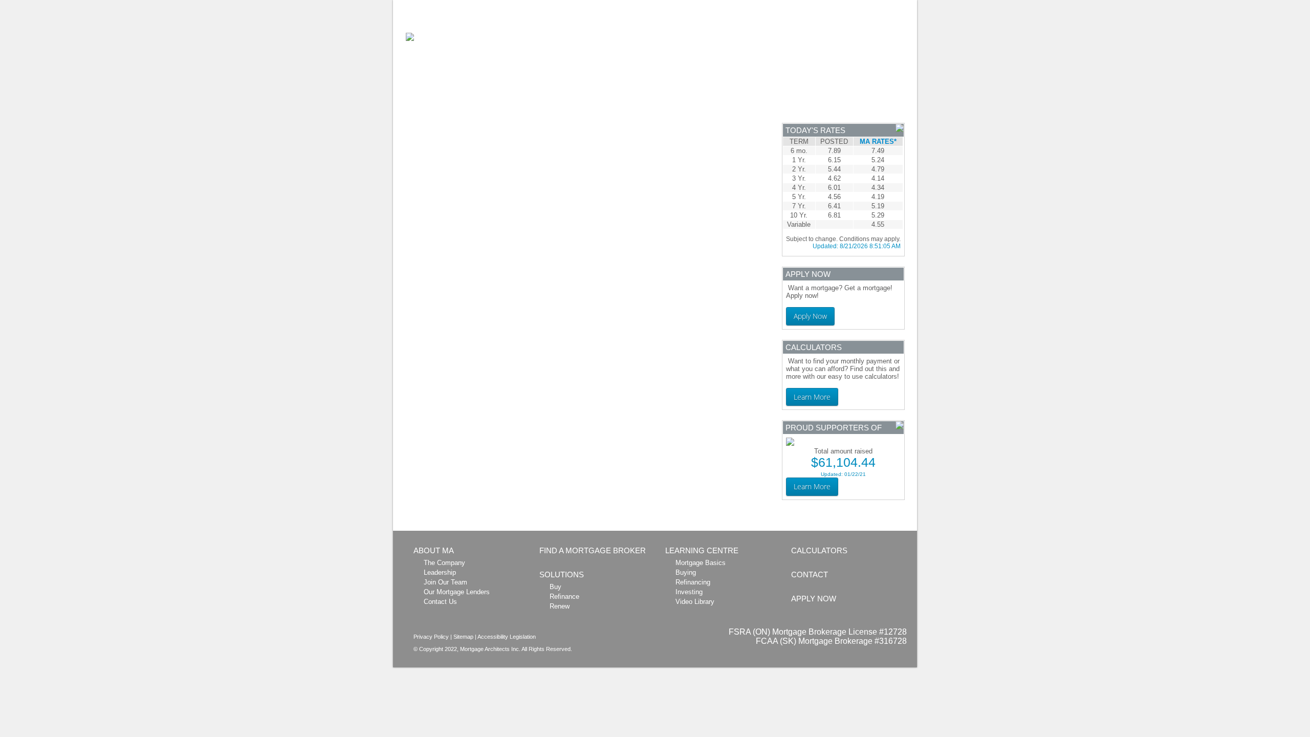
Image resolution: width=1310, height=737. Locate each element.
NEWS (824, 104)
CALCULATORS (664, 104)
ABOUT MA (440, 104)
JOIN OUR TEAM (805, 6)
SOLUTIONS (589, 104)
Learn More (812, 397)
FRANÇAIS (900, 6)
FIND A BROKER (514, 104)
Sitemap (463, 637)
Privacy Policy (431, 637)
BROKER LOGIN (857, 6)
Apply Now (810, 316)
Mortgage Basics (700, 563)
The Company (444, 563)
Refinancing (692, 582)
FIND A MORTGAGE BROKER (592, 550)
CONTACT (809, 574)
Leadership (440, 572)
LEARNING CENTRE (752, 104)
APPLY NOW (881, 104)
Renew (560, 606)
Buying (685, 572)
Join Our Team (445, 582)
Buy (555, 587)
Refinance (564, 596)
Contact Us (440, 601)
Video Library (694, 601)
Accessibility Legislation (506, 637)
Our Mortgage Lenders (457, 592)
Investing (689, 592)
